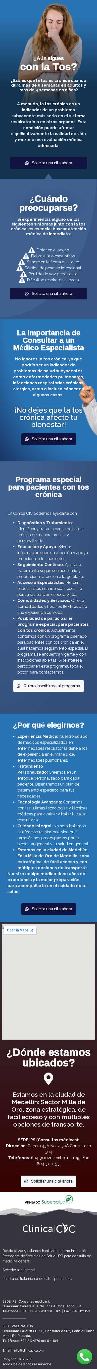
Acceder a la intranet (18, 1270)
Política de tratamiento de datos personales (37, 1279)
